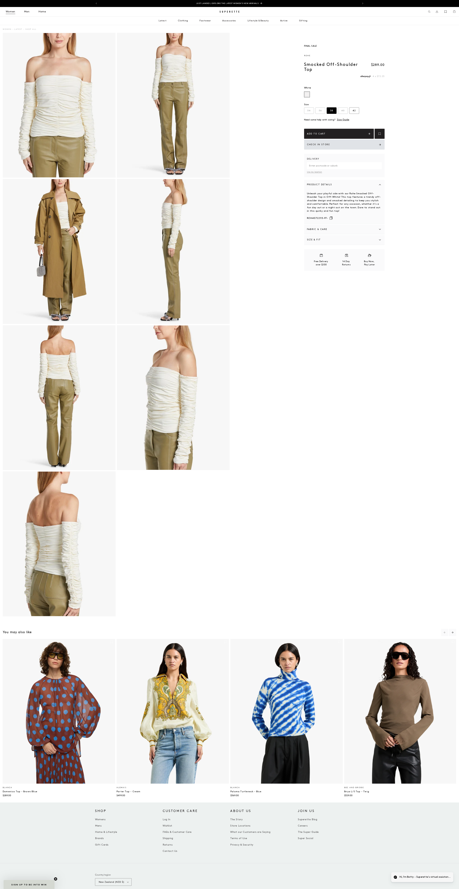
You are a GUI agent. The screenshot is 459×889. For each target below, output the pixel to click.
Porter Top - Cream (129, 792)
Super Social (305, 838)
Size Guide (343, 119)
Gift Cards (101, 845)
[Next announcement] (363, 3)
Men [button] (27, 11)
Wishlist (167, 826)
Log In (167, 819)
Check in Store (318, 145)
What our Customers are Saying (250, 832)
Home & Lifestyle (106, 832)
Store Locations (240, 826)
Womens (100, 819)
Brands (99, 838)
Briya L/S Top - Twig (356, 792)
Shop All (30, 29)
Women (7, 29)
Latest (18, 29)
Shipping (168, 838)
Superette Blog (307, 819)
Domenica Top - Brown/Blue (20, 792)
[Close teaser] (55, 879)
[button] (429, 12)
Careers (302, 826)
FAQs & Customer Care (177, 832)
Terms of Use (238, 838)
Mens (98, 826)
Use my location (314, 172)
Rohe (307, 56)
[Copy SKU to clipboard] (331, 218)
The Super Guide (308, 832)
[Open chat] (447, 877)
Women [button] (10, 11)
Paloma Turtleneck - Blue (245, 792)
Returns (167, 845)
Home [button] (42, 11)
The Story (236, 819)
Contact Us (170, 851)
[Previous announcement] (96, 3)
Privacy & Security (241, 845)
